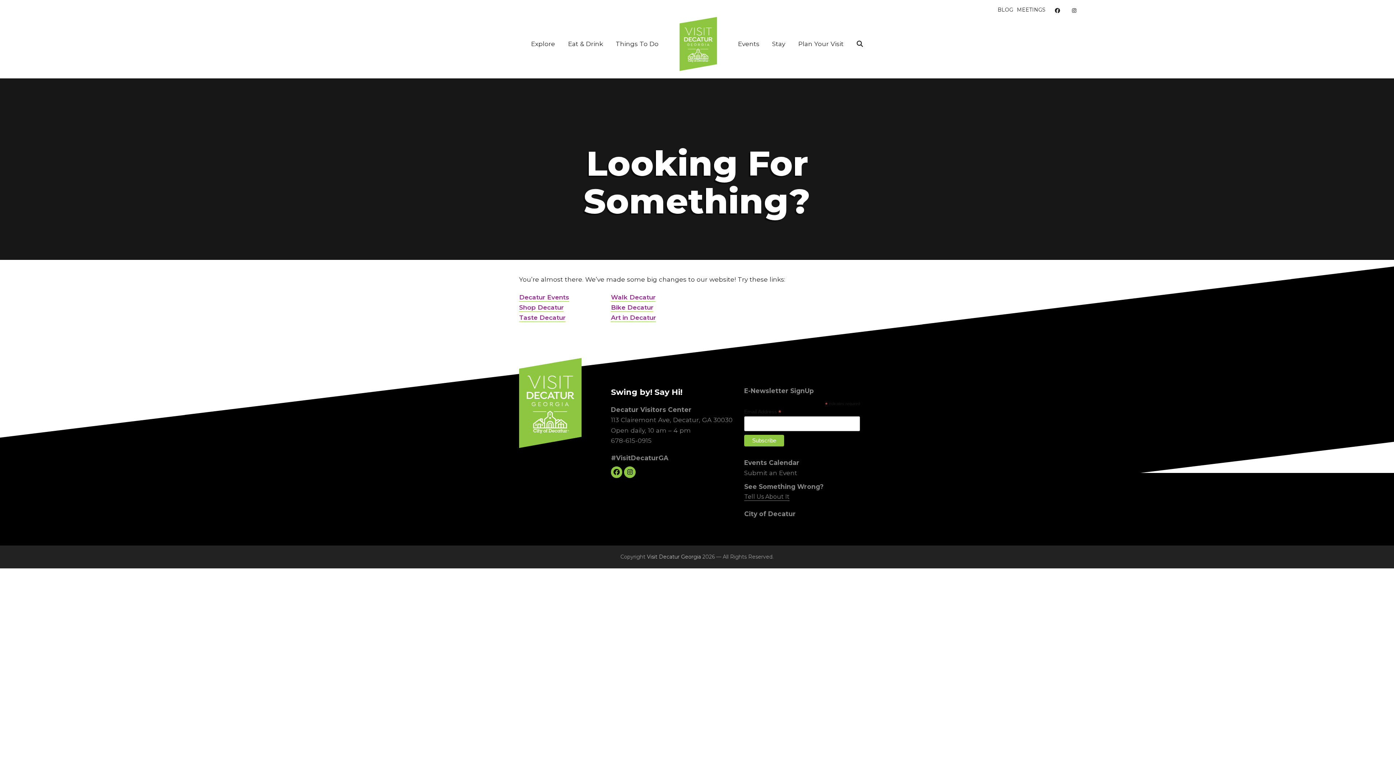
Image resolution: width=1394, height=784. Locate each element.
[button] (859, 44)
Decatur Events (544, 297)
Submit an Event (770, 473)
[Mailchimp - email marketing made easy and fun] (845, 447)
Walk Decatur (633, 297)
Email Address (762, 411)
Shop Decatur (541, 307)
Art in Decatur (633, 317)
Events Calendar (771, 462)
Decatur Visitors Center (651, 409)
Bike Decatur (632, 307)
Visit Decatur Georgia (674, 557)
